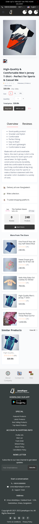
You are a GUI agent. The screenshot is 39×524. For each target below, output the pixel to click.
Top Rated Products (19, 425)
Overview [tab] (12, 123)
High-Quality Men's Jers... (8, 353)
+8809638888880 (10, 7)
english (33, 7)
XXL (21, 93)
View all (33, 330)
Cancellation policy (19, 450)
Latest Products (19, 419)
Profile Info (19, 435)
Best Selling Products (19, 422)
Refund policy (19, 444)
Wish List (19, 438)
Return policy (19, 447)
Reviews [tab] (27, 123)
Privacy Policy (27, 522)
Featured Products (19, 416)
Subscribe (32, 467)
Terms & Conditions (14, 522)
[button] (19, 402)
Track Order (19, 441)
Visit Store (20, 227)
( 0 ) (27, 247)
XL (15, 93)
